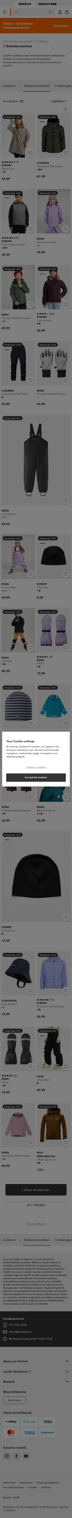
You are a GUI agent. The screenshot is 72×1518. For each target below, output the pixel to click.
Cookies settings (36, 767)
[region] (36, 759)
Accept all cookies (36, 777)
